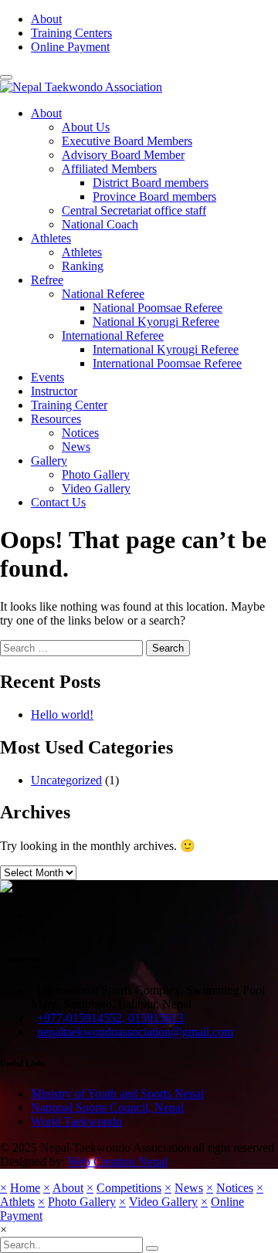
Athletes (51, 238)
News (76, 446)
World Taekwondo (76, 1121)
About (46, 18)
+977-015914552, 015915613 (110, 1017)
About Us (86, 127)
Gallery (49, 460)
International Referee (113, 335)
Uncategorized (66, 780)
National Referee (103, 293)
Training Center (69, 404)
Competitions (129, 1187)
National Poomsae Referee (157, 307)
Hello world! (62, 714)
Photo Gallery (96, 474)
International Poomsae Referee (167, 363)
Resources (56, 418)
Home (25, 1187)
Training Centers (71, 32)
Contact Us (58, 502)
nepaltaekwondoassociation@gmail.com (135, 1031)
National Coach (100, 224)
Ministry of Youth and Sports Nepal (117, 1093)
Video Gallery (96, 488)
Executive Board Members (127, 140)
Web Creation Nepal (118, 1161)
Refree (47, 279)
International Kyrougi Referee (166, 349)
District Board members (150, 182)
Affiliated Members (109, 168)
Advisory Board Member (123, 154)
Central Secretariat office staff (134, 210)
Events (47, 377)
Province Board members (154, 196)
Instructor (54, 391)
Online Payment (70, 46)
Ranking (82, 266)
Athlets (17, 1201)
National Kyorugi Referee (156, 321)
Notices (80, 432)
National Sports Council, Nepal (107, 1107)
